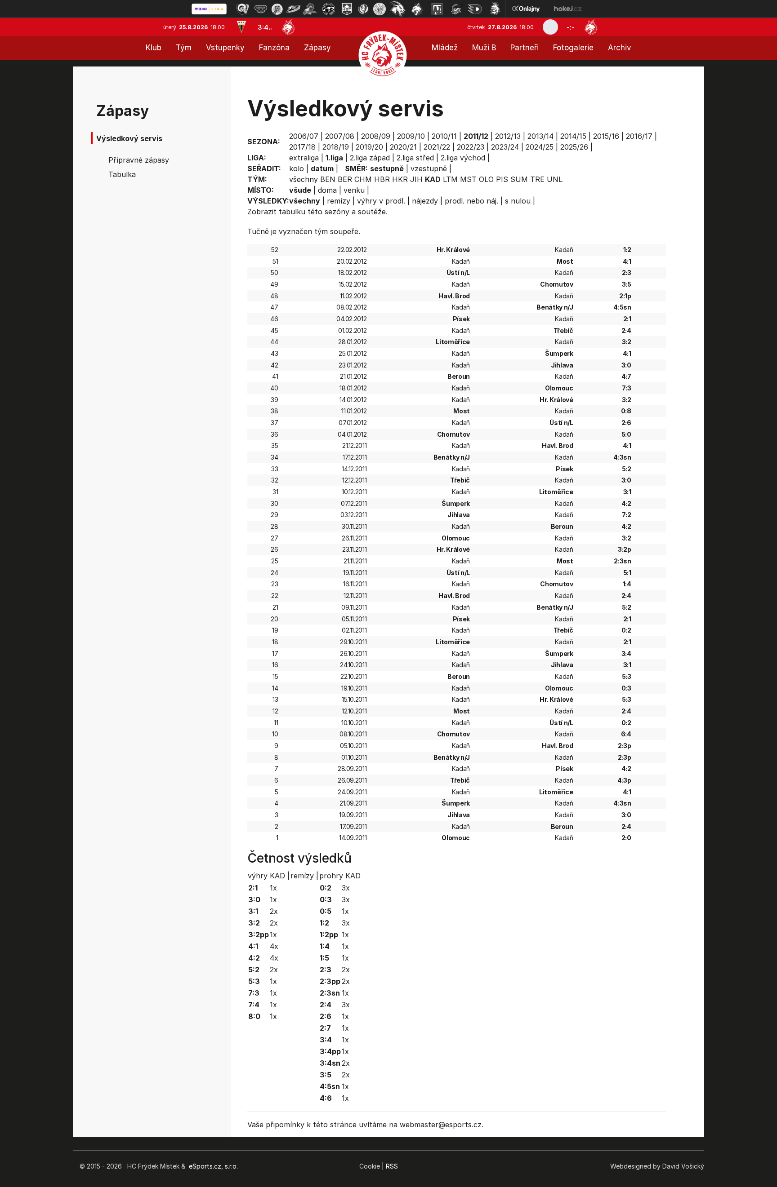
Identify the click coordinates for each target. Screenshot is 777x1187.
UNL (555, 179)
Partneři (524, 47)
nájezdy (425, 200)
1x (273, 887)
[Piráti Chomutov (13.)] (457, 9)
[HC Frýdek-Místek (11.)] (417, 9)
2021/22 (437, 146)
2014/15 (573, 136)
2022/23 (470, 146)
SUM (519, 179)
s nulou (518, 200)
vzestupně (429, 168)
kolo (296, 168)
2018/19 (335, 146)
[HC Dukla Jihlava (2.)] (261, 9)
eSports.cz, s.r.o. (213, 1166)
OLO (486, 179)
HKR (400, 179)
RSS (392, 1166)
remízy (338, 200)
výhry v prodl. (381, 200)
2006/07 (303, 136)
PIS (502, 179)
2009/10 (411, 136)
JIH (416, 179)
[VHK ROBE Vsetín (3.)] (277, 9)
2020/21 (403, 146)
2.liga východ (463, 157)
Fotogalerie (573, 47)
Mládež (445, 47)
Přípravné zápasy (138, 159)
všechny (303, 179)
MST (468, 179)
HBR (382, 179)
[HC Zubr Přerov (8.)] (363, 9)
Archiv (619, 47)
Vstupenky (225, 47)
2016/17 (639, 136)
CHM (363, 179)
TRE (537, 179)
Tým (184, 47)
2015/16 (606, 136)
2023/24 (505, 146)
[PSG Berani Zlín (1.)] (242, 9)
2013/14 (540, 136)
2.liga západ (370, 157)
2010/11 (444, 136)
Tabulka (122, 174)
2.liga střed (415, 157)
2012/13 (508, 136)
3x (346, 887)
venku (354, 190)
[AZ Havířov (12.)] (437, 9)
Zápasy (317, 47)
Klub (153, 47)
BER (345, 179)
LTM (450, 179)
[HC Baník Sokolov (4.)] (293, 9)
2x (274, 911)
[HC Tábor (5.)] (310, 9)
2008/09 (375, 136)
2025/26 (574, 146)
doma (327, 190)
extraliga (304, 157)
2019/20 (369, 146)
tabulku (292, 211)
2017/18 (302, 146)
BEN (327, 179)
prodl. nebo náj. (471, 200)
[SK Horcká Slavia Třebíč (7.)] (347, 9)
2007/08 (339, 136)
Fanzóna (274, 47)
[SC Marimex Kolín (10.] (397, 9)
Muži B (484, 47)
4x (274, 946)
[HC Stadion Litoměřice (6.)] (329, 9)
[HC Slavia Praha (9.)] (379, 9)
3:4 (265, 27)
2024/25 (540, 146)
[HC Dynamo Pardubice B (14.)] (475, 9)
